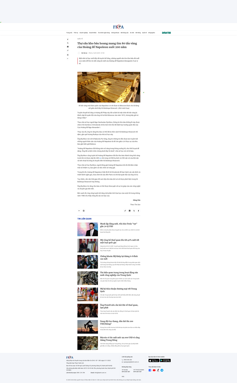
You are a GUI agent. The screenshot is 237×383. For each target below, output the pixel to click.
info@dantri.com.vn (100, 372)
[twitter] (67, 43)
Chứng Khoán (115, 32)
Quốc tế (144, 32)
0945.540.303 (128, 359)
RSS (123, 376)
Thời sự (76, 32)
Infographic (151, 32)
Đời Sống (138, 32)
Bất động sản (124, 32)
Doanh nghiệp (84, 32)
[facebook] (67, 39)
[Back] (67, 58)
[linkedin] (67, 46)
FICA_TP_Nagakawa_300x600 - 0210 (157, 39)
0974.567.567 (137, 371)
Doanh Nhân (92, 32)
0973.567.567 (126, 371)
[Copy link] (67, 50)
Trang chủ (69, 32)
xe (100, 158)
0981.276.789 (81, 372)
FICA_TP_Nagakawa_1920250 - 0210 (118, 1)
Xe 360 (132, 32)
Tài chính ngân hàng (104, 32)
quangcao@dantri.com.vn (131, 362)
